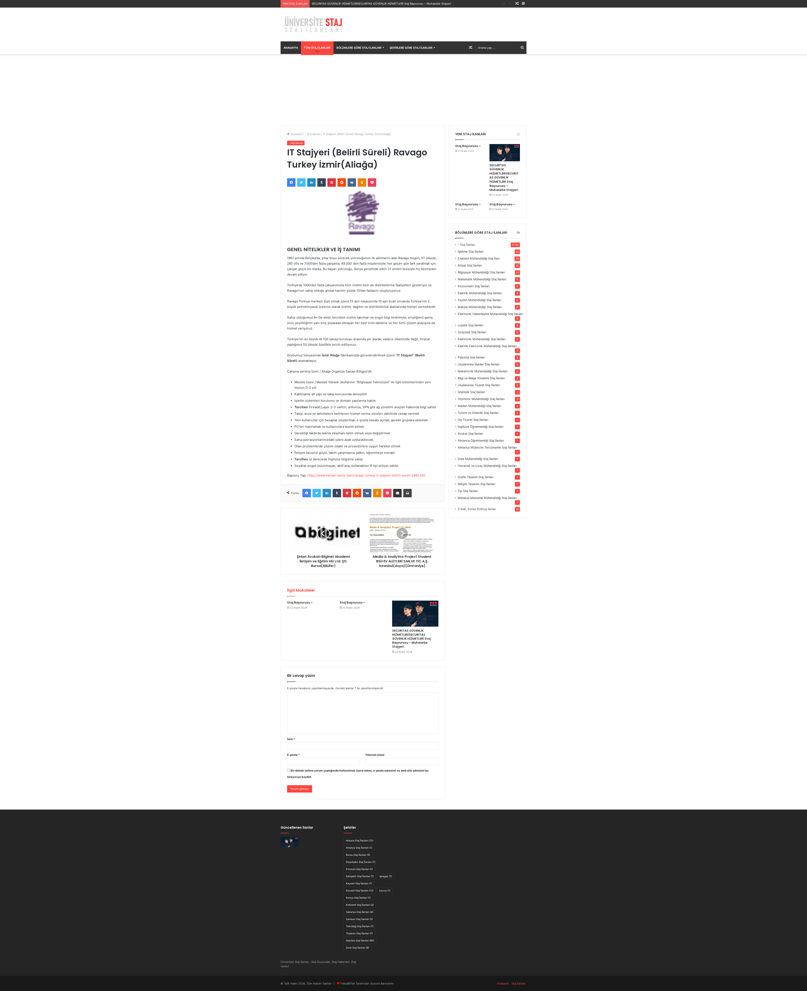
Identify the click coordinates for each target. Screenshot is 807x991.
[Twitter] (301, 182)
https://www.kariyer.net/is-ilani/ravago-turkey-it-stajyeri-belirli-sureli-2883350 (366, 475)
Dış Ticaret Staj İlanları (473, 419)
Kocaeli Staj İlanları (359, 890)
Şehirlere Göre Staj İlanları (411, 47)
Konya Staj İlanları (358, 897)
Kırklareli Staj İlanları (360, 904)
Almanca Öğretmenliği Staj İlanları (481, 440)
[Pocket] (372, 182)
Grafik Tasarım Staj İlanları (475, 477)
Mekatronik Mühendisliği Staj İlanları (482, 371)
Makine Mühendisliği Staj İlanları (480, 307)
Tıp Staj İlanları (468, 491)
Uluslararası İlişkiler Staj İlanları (479, 364)
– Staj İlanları (466, 244)
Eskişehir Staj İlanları (360, 876)
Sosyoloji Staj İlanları (472, 332)
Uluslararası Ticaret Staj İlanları (479, 385)
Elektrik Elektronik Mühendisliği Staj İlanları (487, 346)
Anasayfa (291, 47)
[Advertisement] (403, 89)
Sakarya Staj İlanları (359, 912)
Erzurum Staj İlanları (359, 869)
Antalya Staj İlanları (359, 847)
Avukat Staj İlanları (470, 433)
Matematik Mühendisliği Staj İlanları (482, 279)
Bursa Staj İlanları (358, 854)
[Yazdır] (407, 493)
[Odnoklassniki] (362, 182)
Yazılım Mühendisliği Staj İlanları (479, 300)
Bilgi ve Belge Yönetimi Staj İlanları (481, 378)
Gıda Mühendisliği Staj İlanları (478, 459)
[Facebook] (291, 182)
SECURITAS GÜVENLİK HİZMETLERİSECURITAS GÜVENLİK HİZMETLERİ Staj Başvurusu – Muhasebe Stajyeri (411, 639)
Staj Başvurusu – (300, 602)
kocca (384, 890)
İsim (291, 739)
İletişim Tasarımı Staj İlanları (476, 484)
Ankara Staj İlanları (359, 840)
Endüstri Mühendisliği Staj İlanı (479, 258)
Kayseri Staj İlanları (359, 883)
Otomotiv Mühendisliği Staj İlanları (481, 399)
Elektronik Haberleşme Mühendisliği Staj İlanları (490, 314)
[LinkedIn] (311, 182)
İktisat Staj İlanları (470, 265)
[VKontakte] (352, 182)
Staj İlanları (518, 983)
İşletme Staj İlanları (470, 251)
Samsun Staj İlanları (359, 919)
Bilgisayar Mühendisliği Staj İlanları (481, 272)
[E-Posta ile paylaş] (397, 493)
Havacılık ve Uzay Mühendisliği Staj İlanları (487, 465)
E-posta (293, 754)
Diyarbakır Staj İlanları (360, 862)
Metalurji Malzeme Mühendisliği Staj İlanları (487, 498)
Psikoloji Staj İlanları (471, 357)
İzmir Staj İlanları (357, 947)
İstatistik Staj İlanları (471, 392)
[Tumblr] (321, 182)
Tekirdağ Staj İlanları (359, 926)
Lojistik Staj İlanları (470, 325)
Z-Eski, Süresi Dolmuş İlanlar (477, 509)
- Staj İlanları (313, 134)
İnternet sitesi (375, 754)
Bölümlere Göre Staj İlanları (358, 47)
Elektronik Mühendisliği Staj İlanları (481, 339)
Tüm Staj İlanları (317, 47)
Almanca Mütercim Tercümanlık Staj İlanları (487, 447)
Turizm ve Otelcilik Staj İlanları (478, 413)
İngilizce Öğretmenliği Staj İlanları (480, 426)
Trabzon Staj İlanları (359, 933)
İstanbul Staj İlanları (360, 940)
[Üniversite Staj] (314, 24)
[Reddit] (342, 182)
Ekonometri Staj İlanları (473, 286)
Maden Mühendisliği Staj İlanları (479, 406)
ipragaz (386, 876)
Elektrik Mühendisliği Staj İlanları (480, 293)
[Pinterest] (331, 182)
